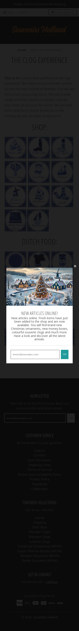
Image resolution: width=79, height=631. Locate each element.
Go (64, 354)
